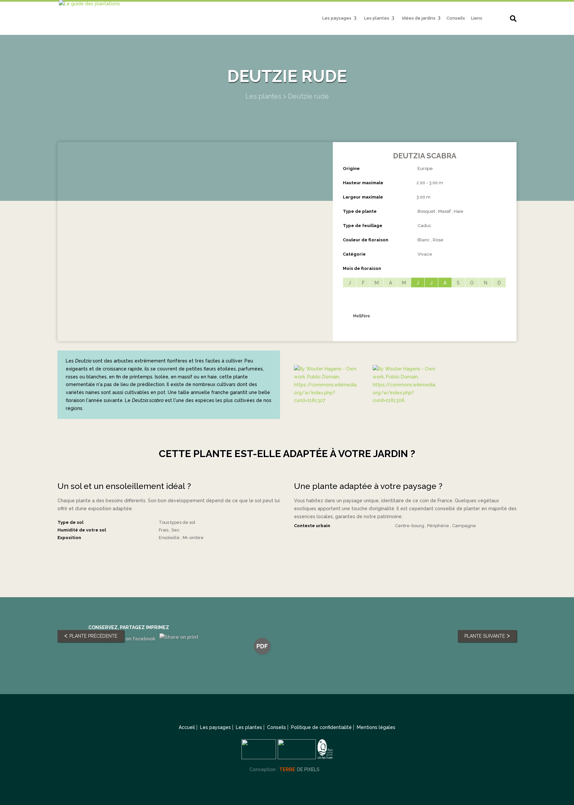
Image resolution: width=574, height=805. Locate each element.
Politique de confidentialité (321, 727)
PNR (496, 19)
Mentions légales (376, 727)
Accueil (187, 727)
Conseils (455, 18)
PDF (262, 646)
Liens (476, 18)
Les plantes (376, 18)
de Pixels (299, 769)
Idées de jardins (418, 18)
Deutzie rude (308, 96)
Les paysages (336, 18)
